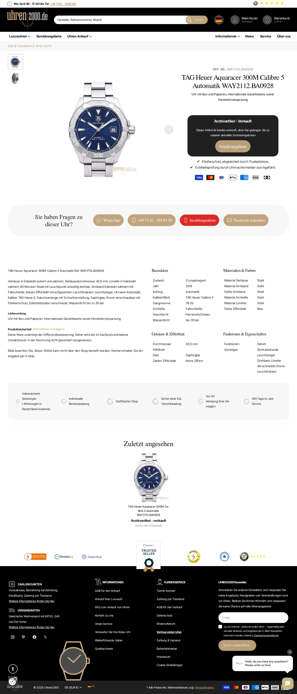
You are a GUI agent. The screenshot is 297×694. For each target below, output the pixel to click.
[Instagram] (12, 637)
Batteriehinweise (167, 648)
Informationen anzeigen (48, 329)
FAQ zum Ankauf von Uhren (112, 607)
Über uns (284, 36)
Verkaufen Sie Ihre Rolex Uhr (112, 632)
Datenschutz (164, 615)
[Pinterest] (23, 637)
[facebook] (34, 637)
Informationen (226, 36)
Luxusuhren (18, 36)
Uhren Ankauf (77, 36)
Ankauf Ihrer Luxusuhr (108, 599)
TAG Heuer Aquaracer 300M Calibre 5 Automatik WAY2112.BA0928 (148, 511)
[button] (169, 129)
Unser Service (103, 623)
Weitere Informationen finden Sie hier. (32, 601)
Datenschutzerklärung (266, 635)
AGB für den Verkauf (169, 607)
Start (11, 46)
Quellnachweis (104, 648)
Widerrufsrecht (166, 623)
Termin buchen (166, 590)
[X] (45, 637)
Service (265, 36)
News (249, 36)
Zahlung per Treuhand (170, 599)
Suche (199, 19)
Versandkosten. (204, 687)
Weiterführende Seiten (109, 640)
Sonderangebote (48, 36)
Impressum (163, 656)
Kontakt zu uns (104, 615)
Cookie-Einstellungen (170, 665)
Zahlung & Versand (168, 640)
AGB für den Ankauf (107, 590)
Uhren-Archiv (43, 46)
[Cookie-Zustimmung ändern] (13, 681)
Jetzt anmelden (237, 645)
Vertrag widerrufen (169, 632)
